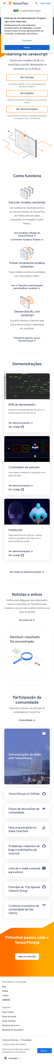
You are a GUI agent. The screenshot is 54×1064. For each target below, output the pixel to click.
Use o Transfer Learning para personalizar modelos (27, 287)
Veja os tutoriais (27, 956)
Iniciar (27, 47)
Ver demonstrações (27, 109)
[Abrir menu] (4, 3)
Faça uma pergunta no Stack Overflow (22, 829)
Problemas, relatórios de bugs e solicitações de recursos (24, 849)
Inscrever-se (46, 1050)
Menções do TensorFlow (12, 1030)
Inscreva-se (26, 620)
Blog (4, 986)
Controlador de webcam (24, 467)
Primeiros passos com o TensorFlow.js (27, 339)
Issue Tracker (8, 1012)
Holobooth (15, 530)
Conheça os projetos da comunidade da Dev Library (23, 909)
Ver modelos (27, 93)
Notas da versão (9, 1016)
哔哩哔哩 (6, 1000)
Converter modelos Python (26, 239)
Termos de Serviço (10, 1040)
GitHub (5, 991)
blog (22, 600)
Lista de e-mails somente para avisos (24, 870)
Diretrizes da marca (10, 1025)
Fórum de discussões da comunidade (23, 810)
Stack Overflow (9, 1021)
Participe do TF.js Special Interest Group (24, 889)
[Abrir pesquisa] (36, 3)
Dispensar (27, 40)
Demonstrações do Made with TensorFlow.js (24, 756)
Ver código (14, 427)
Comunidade (26, 720)
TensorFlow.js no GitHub (23, 794)
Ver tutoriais (27, 77)
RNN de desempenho (22, 404)
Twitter (5, 995)
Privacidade (26, 1040)
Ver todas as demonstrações (26, 572)
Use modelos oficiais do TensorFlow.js (27, 234)
